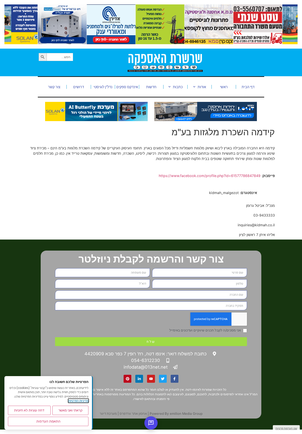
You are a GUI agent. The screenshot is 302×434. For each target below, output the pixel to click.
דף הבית (248, 87)
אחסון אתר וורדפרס (133, 413)
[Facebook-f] (174, 379)
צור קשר (54, 87)
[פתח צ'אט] (151, 423)
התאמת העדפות (48, 421)
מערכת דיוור (108, 413)
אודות (202, 87)
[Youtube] (151, 379)
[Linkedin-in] (139, 379)
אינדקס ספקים (127, 87)
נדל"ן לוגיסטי (103, 87)
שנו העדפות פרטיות (286, 428)
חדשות (151, 87)
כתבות (178, 87)
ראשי (224, 87)
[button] (293, 24)
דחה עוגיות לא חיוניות (29, 410)
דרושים (78, 87)
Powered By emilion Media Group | (175, 413)
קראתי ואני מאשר (70, 410)
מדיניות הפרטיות (78, 401)
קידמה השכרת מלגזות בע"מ (223, 132)
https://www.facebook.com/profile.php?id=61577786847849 (209, 175)
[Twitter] (163, 379)
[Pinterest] (127, 379)
